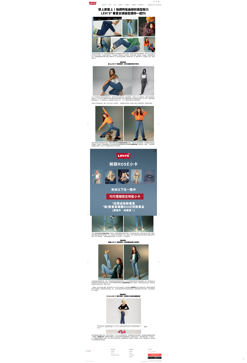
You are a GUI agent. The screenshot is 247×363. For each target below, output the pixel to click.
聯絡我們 (131, 356)
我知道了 (145, 326)
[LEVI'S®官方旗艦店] (93, 3)
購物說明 (131, 351)
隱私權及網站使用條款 (115, 355)
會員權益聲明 (131, 355)
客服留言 (131, 353)
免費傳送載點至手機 (154, 354)
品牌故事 (112, 351)
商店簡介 (112, 353)
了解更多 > (99, 327)
